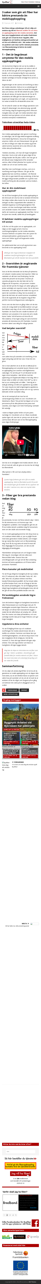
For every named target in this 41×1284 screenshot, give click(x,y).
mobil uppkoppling (11, 694)
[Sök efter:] (20, 1151)
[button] (38, 6)
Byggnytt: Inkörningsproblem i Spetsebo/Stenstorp (29, 751)
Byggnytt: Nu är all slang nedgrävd (11, 752)
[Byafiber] (20, 3)
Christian (20, 23)
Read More (33, 1207)
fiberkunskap (12, 690)
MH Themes (32, 1282)
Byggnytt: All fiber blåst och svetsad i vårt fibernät (29, 737)
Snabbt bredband (26, 1195)
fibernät (24, 690)
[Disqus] (20, 1113)
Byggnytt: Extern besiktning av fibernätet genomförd (10, 736)
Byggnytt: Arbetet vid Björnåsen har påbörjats (19, 724)
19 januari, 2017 (9, 23)
